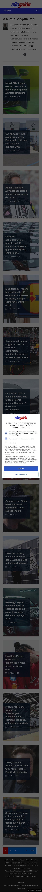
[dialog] (21, 446)
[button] (21, 443)
